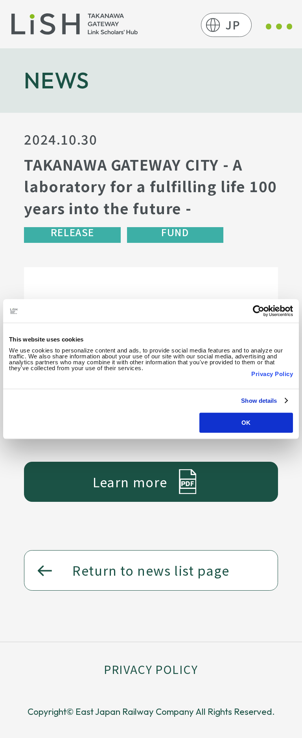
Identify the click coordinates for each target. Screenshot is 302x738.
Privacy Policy (272, 374)
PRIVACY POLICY (151, 669)
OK (245, 422)
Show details (259, 401)
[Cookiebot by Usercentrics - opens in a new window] (258, 311)
